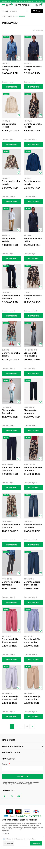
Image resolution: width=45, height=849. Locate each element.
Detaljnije (11, 87)
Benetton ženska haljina (33, 240)
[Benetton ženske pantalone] (11, 448)
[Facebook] (4, 796)
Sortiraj (5, 11)
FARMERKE (7, 293)
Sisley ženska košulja (9, 125)
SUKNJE (27, 293)
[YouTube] (18, 796)
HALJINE (27, 235)
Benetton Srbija (8, 16)
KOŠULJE (6, 64)
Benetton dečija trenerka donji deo (32, 585)
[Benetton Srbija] (22, 5)
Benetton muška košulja (32, 182)
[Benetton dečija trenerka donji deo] (33, 563)
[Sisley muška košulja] (11, 219)
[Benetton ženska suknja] (33, 276)
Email (5, 764)
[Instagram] (11, 796)
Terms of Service (21, 784)
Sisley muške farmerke (8, 411)
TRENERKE (29, 579)
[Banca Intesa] (26, 817)
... (22, 726)
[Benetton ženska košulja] (11, 48)
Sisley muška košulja (8, 240)
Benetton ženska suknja (33, 297)
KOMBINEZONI (30, 350)
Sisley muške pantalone (30, 411)
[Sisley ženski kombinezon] (33, 334)
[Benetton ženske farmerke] (11, 276)
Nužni (8, 839)
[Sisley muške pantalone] (33, 391)
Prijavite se (22, 776)
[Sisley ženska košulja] (11, 105)
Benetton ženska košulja (11, 68)
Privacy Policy (7, 784)
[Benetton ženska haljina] (33, 219)
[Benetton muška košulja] (33, 162)
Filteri (38, 11)
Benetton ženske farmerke (11, 297)
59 (27, 726)
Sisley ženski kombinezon (30, 354)
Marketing (32, 839)
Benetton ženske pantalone (11, 469)
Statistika (19, 839)
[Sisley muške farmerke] (11, 391)
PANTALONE (29, 407)
